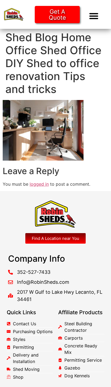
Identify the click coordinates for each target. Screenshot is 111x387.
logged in (39, 184)
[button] (93, 16)
